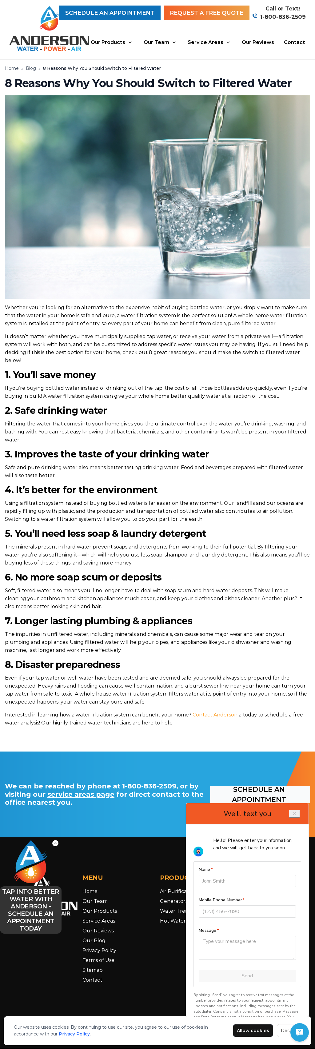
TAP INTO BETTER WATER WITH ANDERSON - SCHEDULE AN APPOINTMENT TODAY (30, 910)
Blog (31, 68)
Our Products (108, 42)
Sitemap (92, 970)
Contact (294, 42)
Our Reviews (258, 42)
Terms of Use (98, 960)
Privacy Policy (74, 1034)
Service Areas (205, 42)
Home (12, 68)
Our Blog (94, 940)
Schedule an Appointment (109, 13)
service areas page (80, 794)
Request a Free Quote (206, 13)
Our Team (156, 42)
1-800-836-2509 (283, 17)
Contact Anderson (215, 715)
